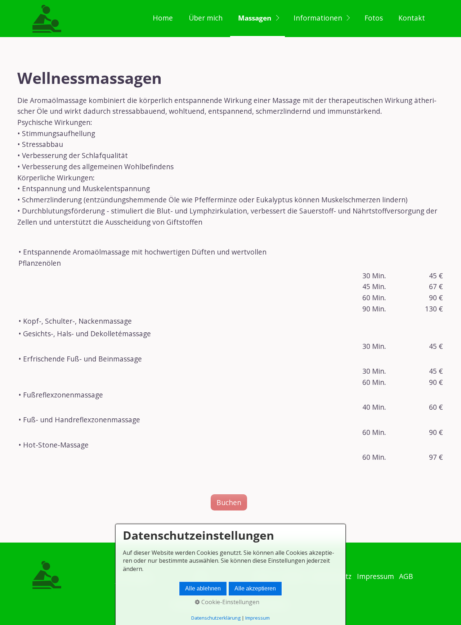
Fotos (373, 18)
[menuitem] (162, 18)
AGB (406, 576)
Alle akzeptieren (255, 588)
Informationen (318, 18)
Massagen (254, 18)
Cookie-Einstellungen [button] (229, 602)
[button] (229, 502)
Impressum (375, 576)
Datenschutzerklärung (216, 618)
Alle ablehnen (203, 588)
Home (163, 18)
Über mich (206, 18)
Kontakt (411, 18)
